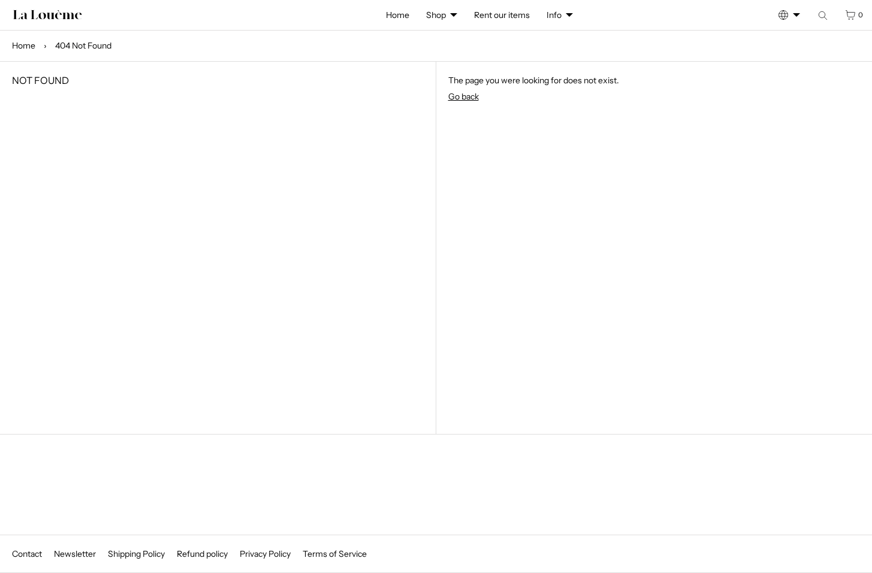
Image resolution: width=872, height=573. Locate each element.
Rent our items (502, 15)
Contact (27, 553)
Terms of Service (335, 553)
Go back (463, 96)
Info (554, 15)
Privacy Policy (265, 553)
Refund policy (202, 553)
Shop (436, 15)
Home (397, 15)
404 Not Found (83, 45)
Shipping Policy (136, 553)
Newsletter (75, 553)
